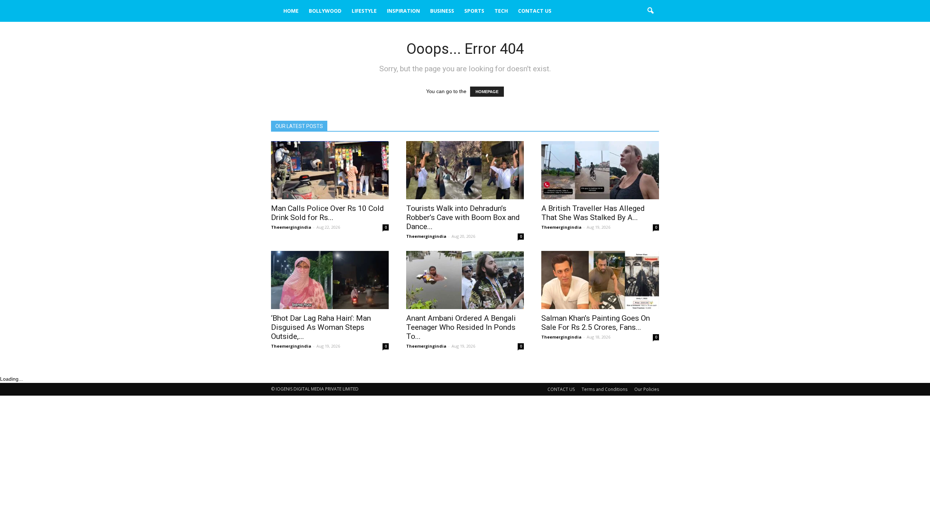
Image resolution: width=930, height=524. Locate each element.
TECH (501, 10)
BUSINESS (442, 10)
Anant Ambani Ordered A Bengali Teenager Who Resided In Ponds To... (461, 327)
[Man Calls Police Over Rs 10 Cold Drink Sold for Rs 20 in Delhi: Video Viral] (330, 170)
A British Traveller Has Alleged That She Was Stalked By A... (593, 213)
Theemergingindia (291, 227)
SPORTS (474, 10)
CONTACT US (534, 10)
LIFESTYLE (364, 10)
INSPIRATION (403, 10)
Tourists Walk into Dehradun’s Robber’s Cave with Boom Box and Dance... (463, 217)
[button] (650, 11)
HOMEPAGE (487, 91)
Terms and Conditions (604, 389)
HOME (291, 10)
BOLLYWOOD (325, 10)
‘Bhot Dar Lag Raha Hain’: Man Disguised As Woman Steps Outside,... (321, 327)
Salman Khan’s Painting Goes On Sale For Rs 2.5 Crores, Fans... (595, 323)
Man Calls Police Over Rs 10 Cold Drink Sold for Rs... (327, 213)
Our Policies (646, 389)
